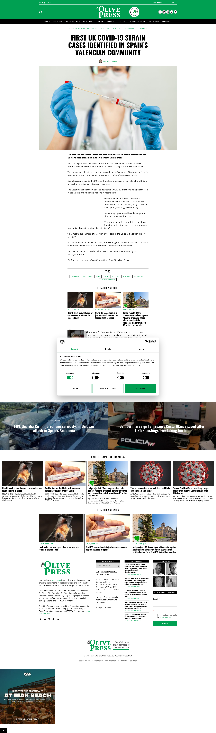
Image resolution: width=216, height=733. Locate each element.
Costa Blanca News (99, 260)
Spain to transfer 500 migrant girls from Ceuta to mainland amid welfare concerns (135, 616)
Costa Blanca (105, 28)
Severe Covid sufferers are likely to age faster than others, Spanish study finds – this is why (191, 490)
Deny (75, 388)
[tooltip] (160, 12)
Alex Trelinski (111, 61)
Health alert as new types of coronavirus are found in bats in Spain (80, 315)
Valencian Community (127, 28)
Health (106, 277)
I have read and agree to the (166, 616)
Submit (165, 623)
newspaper (126, 277)
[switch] (95, 377)
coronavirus (75, 277)
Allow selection (108, 388)
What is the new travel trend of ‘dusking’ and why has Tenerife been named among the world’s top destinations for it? (136, 605)
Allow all (140, 388)
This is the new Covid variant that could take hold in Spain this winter (150, 489)
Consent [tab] (74, 349)
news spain (115, 277)
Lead (114, 28)
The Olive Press (139, 277)
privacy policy (165, 617)
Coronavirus (92, 28)
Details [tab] (108, 349)
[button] (118, 565)
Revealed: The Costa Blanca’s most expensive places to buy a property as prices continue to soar (136, 593)
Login (171, 2)
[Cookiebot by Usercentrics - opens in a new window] (146, 341)
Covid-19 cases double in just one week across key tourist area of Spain (106, 315)
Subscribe (157, 2)
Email (156, 599)
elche (98, 277)
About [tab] (141, 349)
